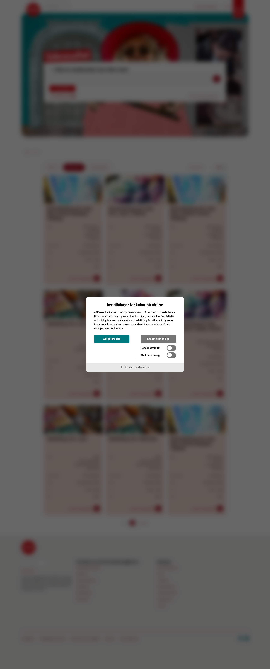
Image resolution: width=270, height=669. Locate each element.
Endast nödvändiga (158, 338)
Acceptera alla (111, 338)
